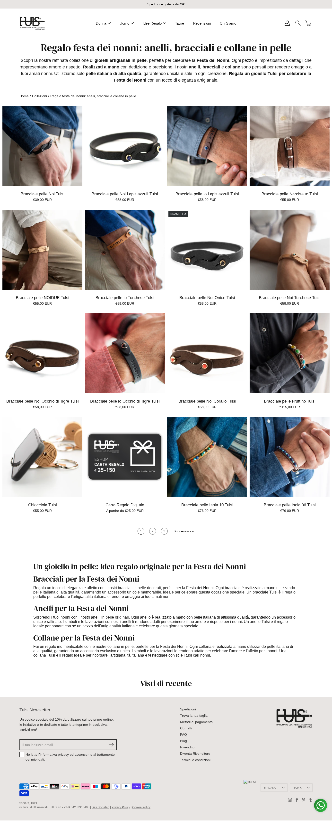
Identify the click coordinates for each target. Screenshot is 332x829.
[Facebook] (297, 800)
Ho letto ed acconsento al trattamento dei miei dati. (70, 757)
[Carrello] (309, 23)
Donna (101, 23)
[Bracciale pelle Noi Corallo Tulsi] (207, 353)
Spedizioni (188, 709)
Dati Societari (100, 807)
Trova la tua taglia (194, 715)
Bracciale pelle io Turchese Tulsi (125, 297)
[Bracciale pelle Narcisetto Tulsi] (290, 146)
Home (24, 96)
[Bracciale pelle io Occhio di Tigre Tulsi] (125, 353)
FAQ (183, 734)
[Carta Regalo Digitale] (125, 457)
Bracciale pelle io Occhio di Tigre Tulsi (125, 401)
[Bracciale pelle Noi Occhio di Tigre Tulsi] (42, 353)
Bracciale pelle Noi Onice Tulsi (207, 297)
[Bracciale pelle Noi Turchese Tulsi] (290, 250)
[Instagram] (290, 800)
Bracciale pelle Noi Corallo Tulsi (207, 401)
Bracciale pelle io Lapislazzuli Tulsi (207, 194)
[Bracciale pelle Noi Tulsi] (42, 146)
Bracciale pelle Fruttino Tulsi (289, 401)
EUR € (298, 787)
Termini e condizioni (195, 760)
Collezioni (39, 96)
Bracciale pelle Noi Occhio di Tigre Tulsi (42, 401)
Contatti (186, 728)
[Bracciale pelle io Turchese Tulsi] (125, 250)
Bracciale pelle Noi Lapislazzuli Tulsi (125, 194)
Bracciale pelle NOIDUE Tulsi (42, 297)
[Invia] (111, 744)
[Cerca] (298, 23)
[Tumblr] (310, 800)
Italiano (270, 787)
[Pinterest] (303, 800)
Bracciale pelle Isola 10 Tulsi (207, 505)
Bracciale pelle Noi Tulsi (42, 194)
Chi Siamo (228, 23)
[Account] (287, 23)
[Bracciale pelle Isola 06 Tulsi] (290, 457)
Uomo (124, 23)
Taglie (179, 23)
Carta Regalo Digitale (124, 505)
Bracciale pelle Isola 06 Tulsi (290, 505)
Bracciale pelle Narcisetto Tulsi (290, 194)
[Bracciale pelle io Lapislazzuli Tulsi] (207, 146)
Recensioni (202, 23)
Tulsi (34, 803)
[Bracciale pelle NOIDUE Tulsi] (42, 250)
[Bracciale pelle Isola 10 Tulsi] (207, 457)
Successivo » (184, 531)
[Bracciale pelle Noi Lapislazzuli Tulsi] (125, 146)
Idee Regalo (152, 23)
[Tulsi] (32, 23)
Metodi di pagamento (196, 722)
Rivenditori (188, 747)
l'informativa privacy (53, 754)
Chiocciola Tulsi (42, 505)
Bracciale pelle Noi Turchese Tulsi (290, 297)
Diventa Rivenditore (195, 753)
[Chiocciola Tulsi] (42, 457)
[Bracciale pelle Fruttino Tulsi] (290, 353)
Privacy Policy (121, 807)
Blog (183, 741)
